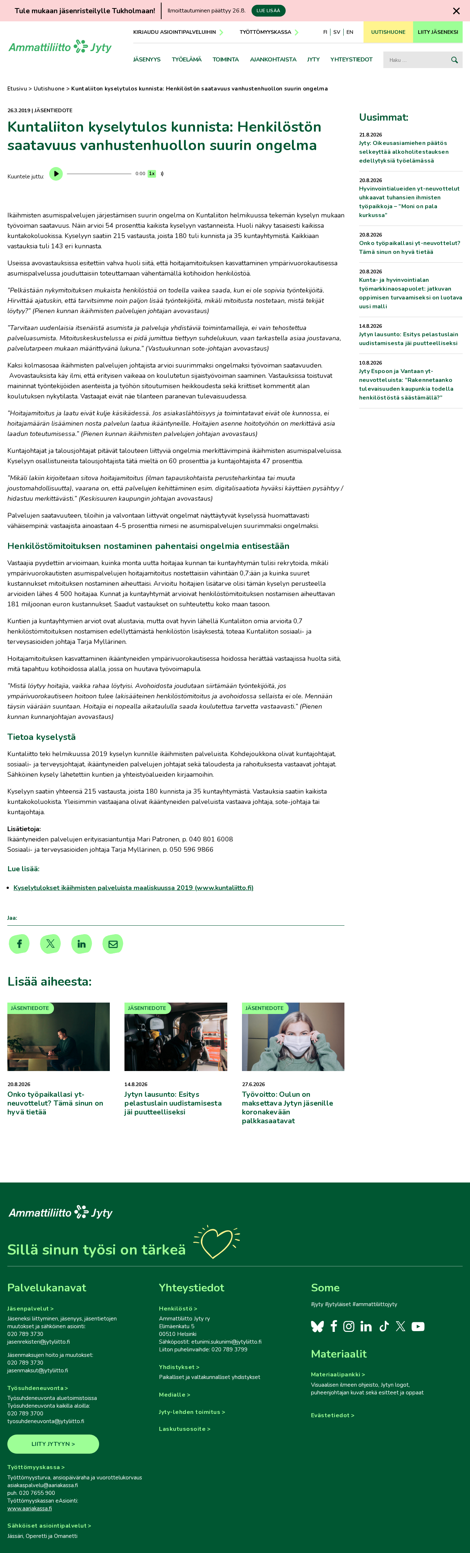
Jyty (313, 60)
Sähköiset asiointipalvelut (47, 1526)
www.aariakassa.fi (29, 1508)
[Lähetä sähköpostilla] (112, 944)
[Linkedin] (81, 944)
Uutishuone (49, 88)
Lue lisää (269, 11)
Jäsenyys (147, 60)
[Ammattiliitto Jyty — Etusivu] (60, 49)
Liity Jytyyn (51, 1444)
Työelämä (187, 60)
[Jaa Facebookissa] (19, 944)
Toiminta (226, 60)
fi (325, 32)
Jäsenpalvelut (28, 1309)
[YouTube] (418, 1326)
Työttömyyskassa (265, 32)
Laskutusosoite (182, 1429)
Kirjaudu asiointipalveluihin (174, 32)
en (350, 32)
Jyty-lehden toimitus (189, 1412)
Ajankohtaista (273, 60)
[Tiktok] (383, 1326)
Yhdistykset (177, 1367)
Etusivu (17, 88)
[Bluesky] (317, 1326)
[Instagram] (349, 1326)
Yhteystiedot (351, 60)
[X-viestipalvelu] (400, 1326)
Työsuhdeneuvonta (35, 1388)
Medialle (172, 1395)
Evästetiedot (330, 1415)
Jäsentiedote (53, 110)
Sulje (456, 11)
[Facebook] (334, 1326)
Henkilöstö (175, 1309)
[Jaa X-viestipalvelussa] (50, 944)
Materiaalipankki (336, 1375)
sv (336, 32)
